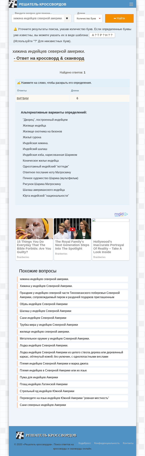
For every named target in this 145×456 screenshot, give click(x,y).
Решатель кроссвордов (42, 4)
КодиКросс (85, 443)
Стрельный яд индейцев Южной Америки (47, 391)
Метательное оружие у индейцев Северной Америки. (55, 338)
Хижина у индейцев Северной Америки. (46, 285)
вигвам (22, 98)
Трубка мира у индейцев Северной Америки (49, 324)
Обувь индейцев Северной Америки (44, 304)
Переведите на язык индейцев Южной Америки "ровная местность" (64, 398)
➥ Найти (119, 18)
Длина (81, 13)
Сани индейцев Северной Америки (43, 317)
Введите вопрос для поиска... (33, 13)
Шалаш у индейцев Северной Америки (45, 310)
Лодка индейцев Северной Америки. (44, 345)
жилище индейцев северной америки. (45, 331)
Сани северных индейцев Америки (43, 404)
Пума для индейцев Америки (39, 377)
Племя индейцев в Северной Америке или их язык (53, 370)
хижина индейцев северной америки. (44, 279)
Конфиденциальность (107, 443)
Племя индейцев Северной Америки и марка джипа (54, 363)
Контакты (128, 443)
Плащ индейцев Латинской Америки (44, 384)
